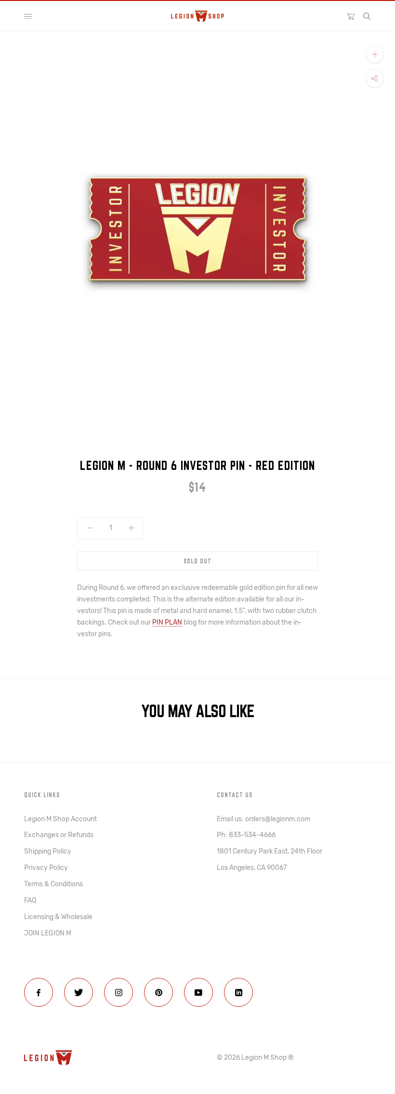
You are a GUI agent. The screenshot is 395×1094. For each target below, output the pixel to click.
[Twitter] (78, 992)
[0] (351, 16)
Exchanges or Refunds (58, 835)
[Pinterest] (158, 992)
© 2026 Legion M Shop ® (255, 1058)
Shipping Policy (47, 851)
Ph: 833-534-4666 (246, 835)
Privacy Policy (46, 868)
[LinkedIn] (238, 992)
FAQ (30, 900)
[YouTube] (198, 992)
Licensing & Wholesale (58, 917)
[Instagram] (118, 992)
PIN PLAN (167, 622)
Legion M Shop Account (60, 819)
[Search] (367, 16)
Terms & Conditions (53, 884)
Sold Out (197, 561)
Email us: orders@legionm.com (263, 819)
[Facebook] (38, 992)
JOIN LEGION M (47, 933)
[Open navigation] (28, 16)
